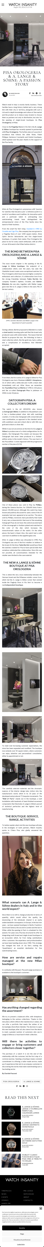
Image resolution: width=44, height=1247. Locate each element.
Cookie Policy (21, 1244)
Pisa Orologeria (11, 1081)
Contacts (28, 1200)
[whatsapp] (40, 93)
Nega (22, 1234)
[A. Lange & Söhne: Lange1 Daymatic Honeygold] (11, 1129)
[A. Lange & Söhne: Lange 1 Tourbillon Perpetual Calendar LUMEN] (11, 1113)
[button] (41, 1208)
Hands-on (6, 1203)
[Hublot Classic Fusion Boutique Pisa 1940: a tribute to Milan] (11, 1161)
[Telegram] (36, 93)
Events (5, 1197)
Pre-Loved (28, 1191)
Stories (5, 1200)
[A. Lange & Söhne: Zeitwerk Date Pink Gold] (11, 1145)
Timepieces (6, 1191)
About (26, 1197)
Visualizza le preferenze (22, 1240)
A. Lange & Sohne (32, 1081)
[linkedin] (33, 93)
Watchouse (29, 1194)
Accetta (22, 1228)
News (4, 1194)
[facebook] (29, 93)
